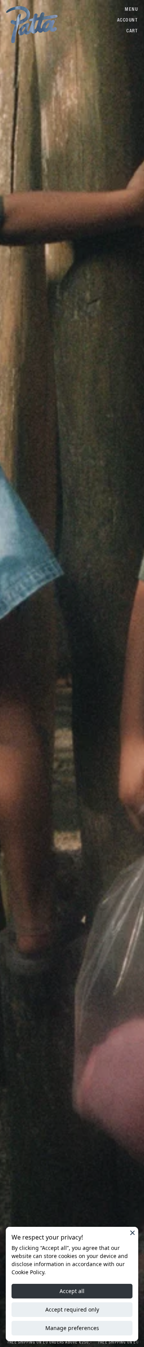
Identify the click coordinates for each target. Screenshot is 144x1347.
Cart (132, 31)
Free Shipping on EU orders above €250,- (47, 1342)
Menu (131, 9)
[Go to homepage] (32, 24)
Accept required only (72, 1309)
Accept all (72, 1291)
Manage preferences (72, 1328)
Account (127, 20)
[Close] (132, 1232)
